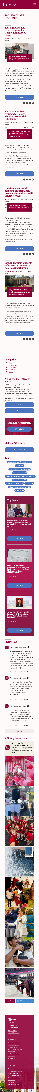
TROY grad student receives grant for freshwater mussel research (15, 31)
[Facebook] (24, 103)
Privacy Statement (13, 1073)
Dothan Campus (19, 480)
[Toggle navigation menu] (34, 4)
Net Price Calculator (13, 1054)
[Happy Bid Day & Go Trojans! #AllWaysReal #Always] (19, 771)
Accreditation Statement (15, 1071)
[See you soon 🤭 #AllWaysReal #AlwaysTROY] (19, 952)
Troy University (16, 647)
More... (19, 490)
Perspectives (13, 365)
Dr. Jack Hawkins (20, 473)
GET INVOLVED (19, 429)
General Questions (13, 1033)
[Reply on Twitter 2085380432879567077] (11, 699)
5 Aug (24, 706)
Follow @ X (11, 641)
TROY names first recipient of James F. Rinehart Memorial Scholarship (16, 115)
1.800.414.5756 (12, 1031)
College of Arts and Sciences (19, 487)
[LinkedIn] (32, 103)
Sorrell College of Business (19, 469)
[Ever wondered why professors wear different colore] (19, 982)
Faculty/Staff (13, 367)
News (7, 38)
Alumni (11, 372)
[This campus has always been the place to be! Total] (19, 892)
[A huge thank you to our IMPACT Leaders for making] (19, 831)
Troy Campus (14, 462)
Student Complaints (13, 1045)
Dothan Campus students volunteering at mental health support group (18, 265)
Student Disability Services (15, 1049)
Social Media (11, 1056)
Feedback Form (12, 1047)
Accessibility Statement (14, 1075)
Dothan (29, 483)
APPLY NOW (19, 411)
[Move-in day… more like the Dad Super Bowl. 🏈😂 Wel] (19, 801)
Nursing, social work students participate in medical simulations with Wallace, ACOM (19, 192)
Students (9, 271)
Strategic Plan (11, 1058)
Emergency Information (14, 1043)
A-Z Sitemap (11, 1080)
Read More (19, 97)
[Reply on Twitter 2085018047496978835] (11, 725)
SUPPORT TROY (19, 449)
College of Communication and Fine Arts (20, 476)
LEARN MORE (19, 404)
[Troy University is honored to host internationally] (19, 922)
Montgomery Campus (14, 483)
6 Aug (24, 647)
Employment (11, 1051)
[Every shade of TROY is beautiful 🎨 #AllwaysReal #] (19, 861)
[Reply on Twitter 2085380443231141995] (11, 671)
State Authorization (13, 1084)
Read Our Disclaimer (14, 1077)
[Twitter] (27, 103)
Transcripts (11, 1082)
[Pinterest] (29, 103)
